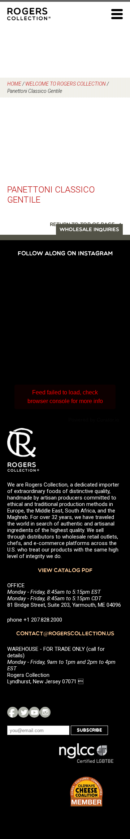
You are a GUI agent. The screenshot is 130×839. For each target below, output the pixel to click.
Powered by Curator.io (93, 420)
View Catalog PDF (65, 571)
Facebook (12, 712)
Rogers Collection (29, 14)
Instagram (45, 712)
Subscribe (89, 730)
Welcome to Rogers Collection (65, 84)
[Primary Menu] (117, 14)
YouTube (34, 712)
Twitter (23, 712)
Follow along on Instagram (65, 254)
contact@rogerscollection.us (65, 634)
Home (14, 84)
